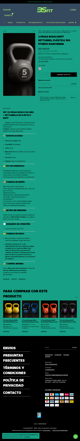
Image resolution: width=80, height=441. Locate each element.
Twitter (14, 279)
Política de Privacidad (13, 383)
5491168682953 (51, 364)
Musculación (47, 31)
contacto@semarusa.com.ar (56, 375)
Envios (9, 348)
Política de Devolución (55, 22)
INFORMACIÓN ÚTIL (36, 22)
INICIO (10, 22)
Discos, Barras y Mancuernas (61, 31)
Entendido (27, 437)
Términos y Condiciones (14, 370)
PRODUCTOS (20, 22)
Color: (41, 65)
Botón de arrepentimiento (60, 430)
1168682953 (49, 370)
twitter (47, 356)
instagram (49, 355)
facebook (58, 355)
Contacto (12, 392)
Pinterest (22, 279)
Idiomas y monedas (52, 390)
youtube (66, 355)
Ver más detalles (43, 61)
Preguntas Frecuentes (14, 358)
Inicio (40, 31)
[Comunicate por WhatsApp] (75, 436)
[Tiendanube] (40, 424)
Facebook (6, 279)
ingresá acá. (46, 430)
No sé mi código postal (45, 87)
